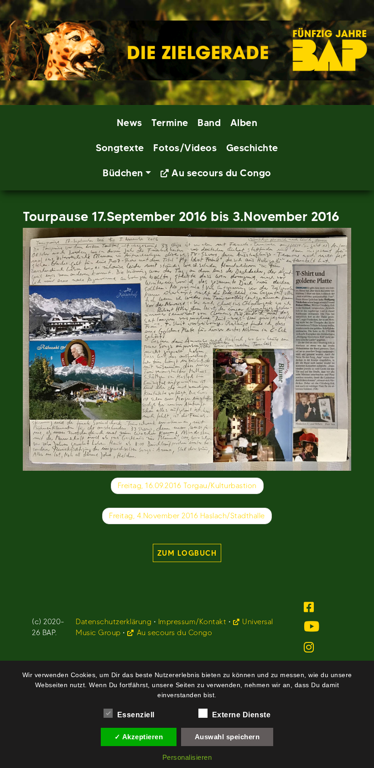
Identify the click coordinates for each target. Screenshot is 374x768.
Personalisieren (187, 757)
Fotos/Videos (185, 147)
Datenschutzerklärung (113, 621)
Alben (244, 122)
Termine (169, 122)
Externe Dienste (241, 715)
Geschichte (252, 147)
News (129, 122)
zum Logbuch (187, 553)
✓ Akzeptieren (138, 737)
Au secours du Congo (221, 173)
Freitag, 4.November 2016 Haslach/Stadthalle (187, 515)
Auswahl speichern (227, 737)
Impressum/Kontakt (192, 621)
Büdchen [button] (123, 173)
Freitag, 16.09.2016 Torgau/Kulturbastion (187, 485)
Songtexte (120, 147)
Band (209, 122)
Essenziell (136, 715)
